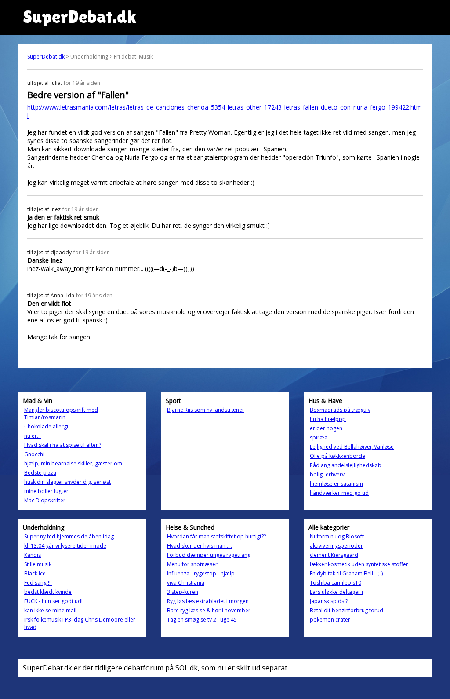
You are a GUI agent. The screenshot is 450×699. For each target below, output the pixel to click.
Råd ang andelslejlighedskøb (345, 465)
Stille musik (37, 564)
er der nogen (326, 428)
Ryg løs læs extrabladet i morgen (208, 601)
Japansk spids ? (329, 601)
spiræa (318, 437)
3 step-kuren (182, 592)
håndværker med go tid (339, 493)
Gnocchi (34, 454)
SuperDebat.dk (46, 56)
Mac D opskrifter (44, 500)
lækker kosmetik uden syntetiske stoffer (359, 564)
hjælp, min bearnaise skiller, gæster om (73, 463)
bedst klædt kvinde (48, 592)
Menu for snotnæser (192, 564)
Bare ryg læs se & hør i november (208, 610)
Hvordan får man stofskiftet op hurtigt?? (216, 536)
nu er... (32, 435)
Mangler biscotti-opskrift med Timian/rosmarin (61, 413)
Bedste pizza (40, 472)
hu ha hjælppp (328, 419)
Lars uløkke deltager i (336, 592)
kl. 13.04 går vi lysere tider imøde (65, 545)
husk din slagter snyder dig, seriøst (67, 482)
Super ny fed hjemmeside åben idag (69, 536)
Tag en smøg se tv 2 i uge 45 (202, 619)
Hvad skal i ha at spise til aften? (62, 445)
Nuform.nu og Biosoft (337, 536)
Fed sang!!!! (38, 582)
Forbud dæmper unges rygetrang (208, 555)
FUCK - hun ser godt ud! (53, 601)
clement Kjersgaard (334, 555)
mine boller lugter (46, 491)
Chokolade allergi (46, 426)
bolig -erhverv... (329, 474)
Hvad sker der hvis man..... (199, 545)
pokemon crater (330, 619)
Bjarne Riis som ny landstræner (205, 410)
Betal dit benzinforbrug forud (346, 610)
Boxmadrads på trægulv (340, 410)
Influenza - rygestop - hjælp (201, 573)
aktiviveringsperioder (336, 545)
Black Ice (35, 573)
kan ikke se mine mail (50, 610)
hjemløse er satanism (336, 483)
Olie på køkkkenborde (337, 456)
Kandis (32, 555)
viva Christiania (185, 582)
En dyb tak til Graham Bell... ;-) (346, 573)
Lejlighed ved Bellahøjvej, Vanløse (352, 446)
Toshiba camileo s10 (335, 582)
